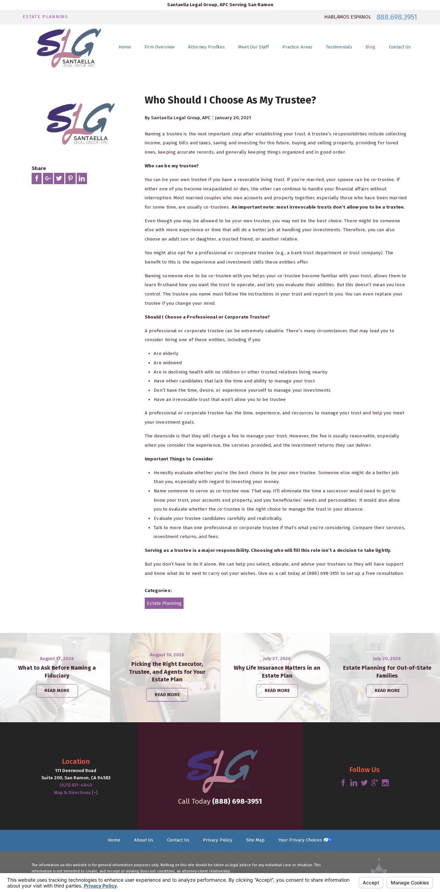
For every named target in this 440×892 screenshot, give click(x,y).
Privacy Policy (217, 840)
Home (114, 840)
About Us (143, 840)
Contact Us (178, 840)
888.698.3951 (396, 17)
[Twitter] (364, 783)
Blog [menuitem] (370, 47)
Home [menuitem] (125, 47)
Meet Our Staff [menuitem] (253, 47)
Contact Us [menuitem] (400, 47)
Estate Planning (164, 603)
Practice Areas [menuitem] (297, 47)
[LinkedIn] (353, 783)
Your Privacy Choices (300, 840)
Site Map (255, 840)
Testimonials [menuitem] (339, 47)
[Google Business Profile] (374, 783)
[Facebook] (343, 783)
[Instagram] (385, 783)
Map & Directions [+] (75, 792)
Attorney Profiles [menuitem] (206, 47)
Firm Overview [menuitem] (159, 47)
